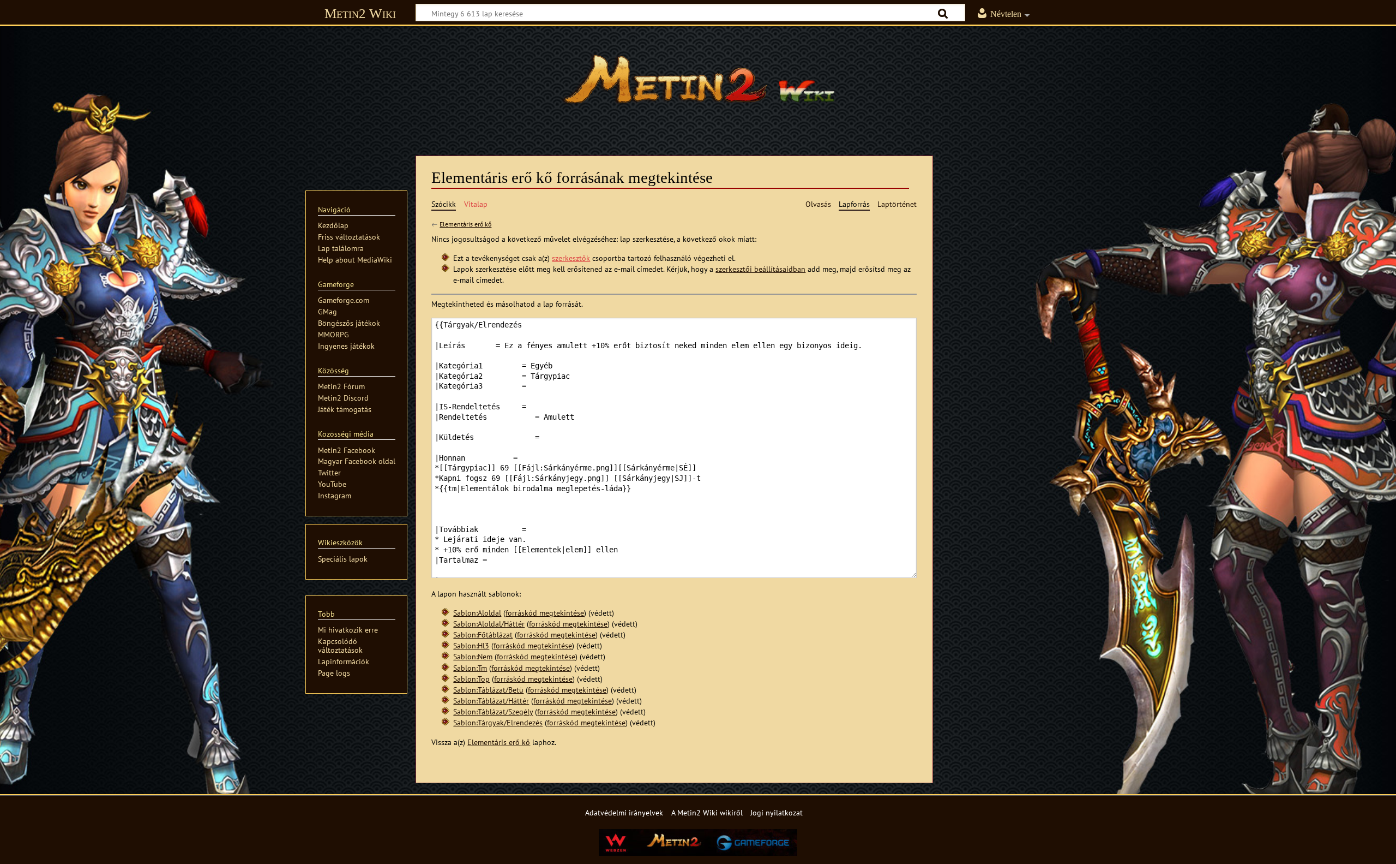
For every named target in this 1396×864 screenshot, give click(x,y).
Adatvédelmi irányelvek (624, 812)
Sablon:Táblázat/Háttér (491, 700)
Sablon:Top (471, 679)
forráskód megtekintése (545, 612)
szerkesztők (571, 258)
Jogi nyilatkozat (776, 812)
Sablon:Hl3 (471, 645)
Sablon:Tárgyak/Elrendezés (498, 722)
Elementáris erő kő (465, 224)
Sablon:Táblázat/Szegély (493, 711)
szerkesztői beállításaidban (760, 269)
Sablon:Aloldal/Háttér (489, 623)
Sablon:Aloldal (477, 612)
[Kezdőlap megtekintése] (698, 84)
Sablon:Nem (472, 656)
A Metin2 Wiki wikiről (707, 812)
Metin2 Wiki (360, 13)
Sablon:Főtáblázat (483, 634)
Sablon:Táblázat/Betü (488, 689)
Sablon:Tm (470, 668)
